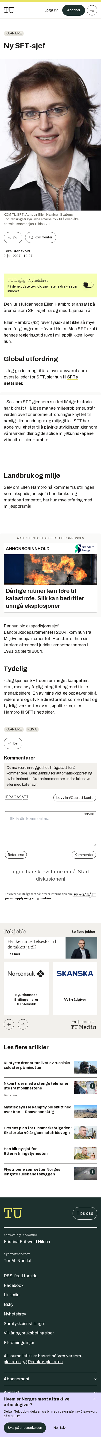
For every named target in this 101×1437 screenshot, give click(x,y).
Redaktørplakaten (45, 1361)
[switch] (88, 285)
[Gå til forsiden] (9, 10)
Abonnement (17, 1379)
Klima (32, 729)
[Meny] (92, 10)
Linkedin (11, 1295)
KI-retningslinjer (19, 1342)
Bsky (8, 1304)
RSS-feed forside (20, 1276)
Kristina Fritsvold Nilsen (27, 1241)
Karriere (14, 33)
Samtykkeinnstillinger (24, 1323)
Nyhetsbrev (15, 1314)
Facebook (13, 1285)
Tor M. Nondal (17, 1260)
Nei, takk (60, 1428)
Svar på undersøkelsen (25, 1428)
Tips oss (85, 1213)
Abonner (73, 10)
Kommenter (43, 237)
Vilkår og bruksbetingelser (29, 1333)
